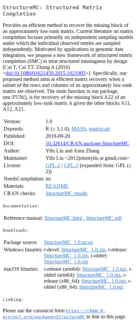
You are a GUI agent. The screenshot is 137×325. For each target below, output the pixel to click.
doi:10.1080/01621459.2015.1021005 (45, 73)
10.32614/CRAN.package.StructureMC (87, 143)
